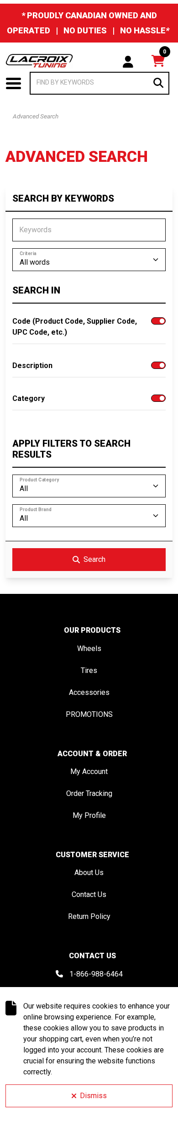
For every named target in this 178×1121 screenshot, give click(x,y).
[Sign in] (128, 61)
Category (28, 398)
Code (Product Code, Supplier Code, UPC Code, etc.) (74, 326)
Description (32, 365)
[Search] (158, 83)
